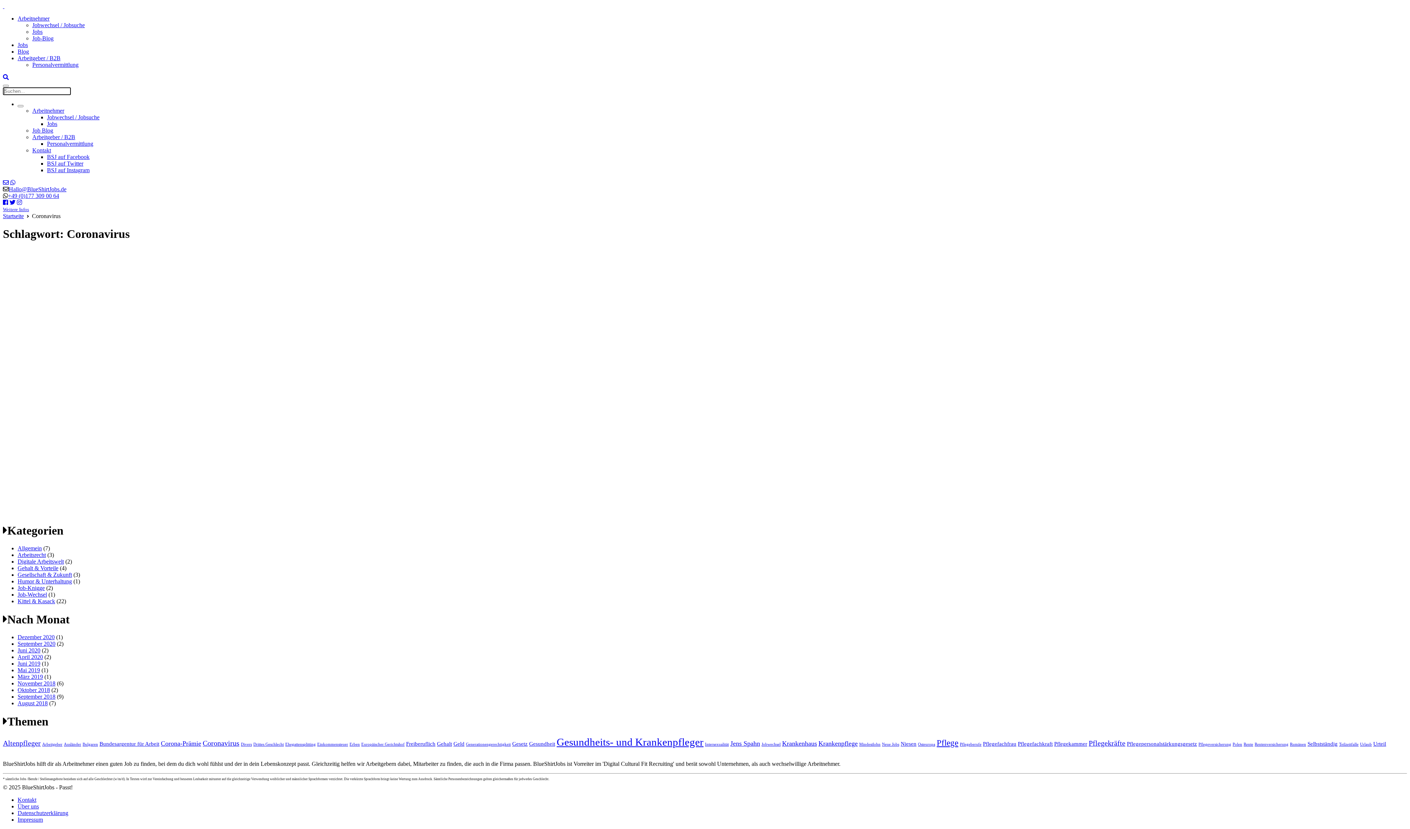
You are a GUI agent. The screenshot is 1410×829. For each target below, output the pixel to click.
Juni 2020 (29, 650)
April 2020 (30, 657)
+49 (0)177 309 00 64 (33, 196)
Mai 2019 (29, 670)
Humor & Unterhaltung (45, 581)
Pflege (947, 742)
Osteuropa (926, 744)
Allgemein (30, 548)
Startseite (13, 216)
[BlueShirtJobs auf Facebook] (5, 202)
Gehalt (444, 744)
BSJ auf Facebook (68, 157)
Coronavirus (221, 743)
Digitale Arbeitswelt (41, 561)
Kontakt (41, 150)
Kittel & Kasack (36, 601)
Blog (23, 51)
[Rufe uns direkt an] (12, 183)
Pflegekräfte (1107, 743)
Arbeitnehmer (34, 18)
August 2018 (33, 703)
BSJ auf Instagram (68, 170)
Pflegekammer (1070, 744)
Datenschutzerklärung (43, 813)
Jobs (37, 32)
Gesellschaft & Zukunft (45, 575)
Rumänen (1298, 744)
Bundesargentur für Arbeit (129, 744)
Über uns (28, 806)
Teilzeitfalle (1349, 744)
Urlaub (1366, 744)
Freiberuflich (420, 744)
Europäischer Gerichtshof (383, 744)
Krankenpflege (838, 743)
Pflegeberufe (970, 744)
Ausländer (72, 744)
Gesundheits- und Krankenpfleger (630, 742)
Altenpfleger (22, 743)
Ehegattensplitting (300, 744)
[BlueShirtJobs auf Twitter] (12, 202)
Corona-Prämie (181, 743)
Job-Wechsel (32, 594)
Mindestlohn (870, 744)
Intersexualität (717, 744)
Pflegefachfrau (999, 744)
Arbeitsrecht (32, 555)
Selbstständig (1323, 744)
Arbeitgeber (52, 744)
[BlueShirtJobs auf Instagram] (19, 202)
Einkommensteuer (332, 744)
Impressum (30, 820)
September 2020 (36, 644)
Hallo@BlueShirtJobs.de (37, 189)
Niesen (908, 744)
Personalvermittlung (55, 65)
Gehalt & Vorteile (38, 568)
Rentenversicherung (1271, 744)
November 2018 (36, 683)
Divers (246, 744)
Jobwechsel (771, 744)
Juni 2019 (29, 663)
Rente (1248, 744)
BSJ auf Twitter (65, 163)
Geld (458, 744)
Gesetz (520, 744)
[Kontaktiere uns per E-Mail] (6, 183)
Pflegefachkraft (1035, 744)
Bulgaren (90, 744)
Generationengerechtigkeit (488, 744)
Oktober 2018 (34, 690)
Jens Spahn (745, 743)
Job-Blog (43, 38)
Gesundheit (542, 744)
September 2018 (36, 697)
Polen (1237, 744)
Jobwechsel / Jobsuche (58, 25)
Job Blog (42, 130)
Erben (355, 744)
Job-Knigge (31, 588)
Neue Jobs (890, 744)
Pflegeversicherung (1214, 744)
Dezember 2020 (36, 637)
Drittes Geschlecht (268, 744)
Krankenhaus (799, 743)
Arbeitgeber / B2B (39, 58)
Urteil (1379, 744)
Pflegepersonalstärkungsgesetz (1162, 744)
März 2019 (30, 677)
